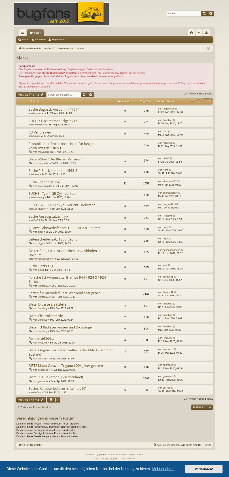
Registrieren (58, 39)
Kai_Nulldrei (39, 208)
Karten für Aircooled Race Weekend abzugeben (65, 293)
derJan (37, 392)
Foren (37, 32)
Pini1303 (37, 220)
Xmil (40, 270)
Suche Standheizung (44, 182)
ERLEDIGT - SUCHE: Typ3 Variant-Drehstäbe (62, 205)
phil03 (166, 158)
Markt (22, 58)
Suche (24, 39)
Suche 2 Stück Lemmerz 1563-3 (53, 170)
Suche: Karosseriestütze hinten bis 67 (57, 388)
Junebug (167, 120)
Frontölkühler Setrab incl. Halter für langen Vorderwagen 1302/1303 (61, 145)
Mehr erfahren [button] (163, 469)
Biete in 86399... (41, 338)
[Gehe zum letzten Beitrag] (176, 108)
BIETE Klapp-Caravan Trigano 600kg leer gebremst (67, 365)
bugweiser (39, 113)
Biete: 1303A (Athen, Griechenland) (56, 377)
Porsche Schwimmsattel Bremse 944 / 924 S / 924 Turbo (67, 279)
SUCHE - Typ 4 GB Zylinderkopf (53, 193)
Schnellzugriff (23, 33)
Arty (106, 458)
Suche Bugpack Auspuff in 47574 (54, 109)
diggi (40, 231)
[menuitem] (191, 32)
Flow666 (37, 124)
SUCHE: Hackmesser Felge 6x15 (53, 120)
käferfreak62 (45, 186)
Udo (35, 136)
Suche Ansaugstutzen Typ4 (49, 216)
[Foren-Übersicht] (61, 13)
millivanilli (43, 152)
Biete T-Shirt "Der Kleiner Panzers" (55, 159)
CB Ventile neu (40, 132)
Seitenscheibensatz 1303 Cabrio (53, 239)
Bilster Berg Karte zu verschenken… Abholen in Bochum (65, 252)
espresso (168, 349)
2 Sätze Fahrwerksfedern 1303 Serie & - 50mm (65, 227)
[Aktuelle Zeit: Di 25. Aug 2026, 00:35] (208, 48)
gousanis (43, 381)
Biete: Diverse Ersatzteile (47, 304)
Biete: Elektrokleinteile (46, 315)
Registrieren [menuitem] (207, 33)
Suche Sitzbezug (41, 266)
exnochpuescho (42, 258)
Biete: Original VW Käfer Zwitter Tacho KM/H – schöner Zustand (71, 352)
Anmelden (40, 39)
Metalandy (39, 197)
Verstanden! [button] (204, 469)
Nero (36, 174)
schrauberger (170, 192)
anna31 (42, 358)
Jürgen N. (43, 163)
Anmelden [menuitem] (199, 33)
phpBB (102, 454)
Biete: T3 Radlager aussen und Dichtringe (60, 327)
